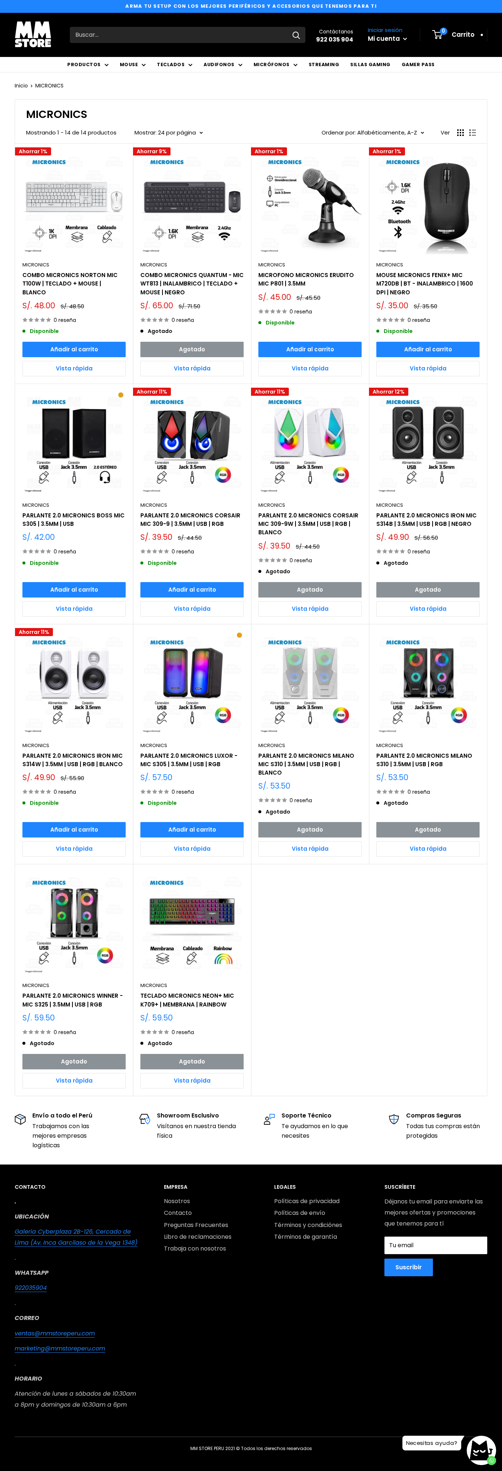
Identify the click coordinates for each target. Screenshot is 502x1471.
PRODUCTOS (84, 64)
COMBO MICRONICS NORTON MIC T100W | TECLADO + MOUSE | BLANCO (70, 283)
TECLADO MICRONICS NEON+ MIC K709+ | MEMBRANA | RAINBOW (187, 1000)
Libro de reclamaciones (198, 1237)
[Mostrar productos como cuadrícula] (460, 132)
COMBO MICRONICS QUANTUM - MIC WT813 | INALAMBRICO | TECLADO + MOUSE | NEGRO (192, 283)
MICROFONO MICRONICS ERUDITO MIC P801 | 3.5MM (306, 279)
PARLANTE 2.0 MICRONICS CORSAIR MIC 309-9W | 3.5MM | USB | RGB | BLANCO (308, 524)
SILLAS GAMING (370, 64)
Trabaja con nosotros (195, 1248)
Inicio (21, 85)
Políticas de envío (299, 1213)
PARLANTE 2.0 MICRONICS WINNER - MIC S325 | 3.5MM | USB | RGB (72, 1000)
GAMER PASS (418, 64)
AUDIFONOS (219, 64)
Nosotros (177, 1201)
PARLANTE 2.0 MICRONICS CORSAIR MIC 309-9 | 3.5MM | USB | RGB (190, 520)
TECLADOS (170, 64)
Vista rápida (74, 368)
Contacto (178, 1213)
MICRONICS (49, 85)
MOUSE (129, 64)
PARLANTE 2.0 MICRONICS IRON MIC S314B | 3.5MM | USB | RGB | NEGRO (426, 520)
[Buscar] (296, 35)
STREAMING (324, 64)
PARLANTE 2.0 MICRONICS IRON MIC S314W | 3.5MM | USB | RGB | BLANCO (72, 760)
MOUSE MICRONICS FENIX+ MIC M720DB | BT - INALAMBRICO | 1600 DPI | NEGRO (424, 283)
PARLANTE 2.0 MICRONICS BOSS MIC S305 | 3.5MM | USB (73, 520)
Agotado (192, 349)
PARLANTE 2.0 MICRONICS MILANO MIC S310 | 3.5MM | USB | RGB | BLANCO (306, 764)
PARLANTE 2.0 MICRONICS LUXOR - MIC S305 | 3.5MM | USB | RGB (188, 760)
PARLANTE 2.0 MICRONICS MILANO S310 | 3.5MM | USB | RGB (424, 760)
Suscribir (408, 1267)
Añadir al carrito (74, 349)
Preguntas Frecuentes (196, 1225)
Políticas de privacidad (307, 1201)
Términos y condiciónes (308, 1225)
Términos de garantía (305, 1237)
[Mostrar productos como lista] (472, 132)
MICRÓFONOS (272, 64)
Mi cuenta (384, 38)
